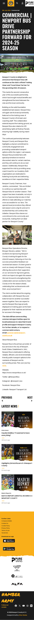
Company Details (7, 521)
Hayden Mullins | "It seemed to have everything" (16, 434)
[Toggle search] (17, 3)
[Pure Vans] (29, 3)
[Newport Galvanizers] (17, 568)
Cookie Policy (6, 526)
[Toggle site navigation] (4, 3)
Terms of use (5, 530)
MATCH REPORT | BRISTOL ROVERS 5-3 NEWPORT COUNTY (17, 497)
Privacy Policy (6, 528)
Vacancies (5, 533)
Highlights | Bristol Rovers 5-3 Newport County (17, 464)
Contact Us (5, 523)
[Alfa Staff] (17, 584)
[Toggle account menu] (22, 3)
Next (29, 397)
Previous (6, 397)
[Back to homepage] (11, 3)
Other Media (23, 615)
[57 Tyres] (17, 576)
